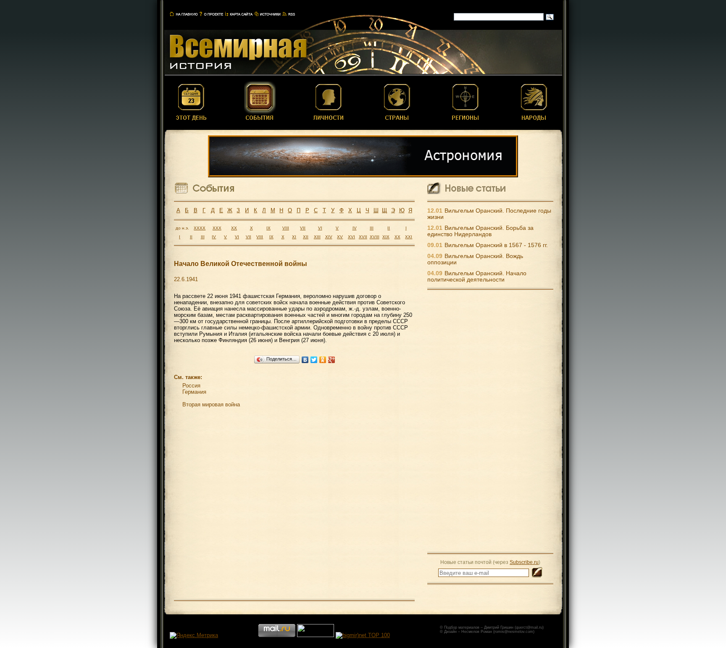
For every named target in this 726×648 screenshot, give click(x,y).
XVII (363, 236)
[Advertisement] (490, 421)
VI (320, 228)
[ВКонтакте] (305, 359)
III (372, 228)
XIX (385, 236)
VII (302, 228)
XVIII (374, 236)
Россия (191, 385)
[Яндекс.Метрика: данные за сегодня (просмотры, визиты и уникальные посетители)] (194, 635)
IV (354, 228)
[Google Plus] (331, 359)
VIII (285, 228)
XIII (317, 236)
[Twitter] (314, 359)
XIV (328, 236)
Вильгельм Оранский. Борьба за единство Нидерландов (480, 231)
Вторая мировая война (211, 404)
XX (234, 228)
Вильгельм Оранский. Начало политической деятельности (476, 276)
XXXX (199, 228)
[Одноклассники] (322, 359)
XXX (217, 228)
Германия (194, 392)
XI (294, 236)
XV (340, 236)
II (388, 228)
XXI (408, 236)
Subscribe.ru (524, 562)
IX (268, 228)
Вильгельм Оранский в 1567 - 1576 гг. (496, 245)
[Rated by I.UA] (315, 635)
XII (305, 236)
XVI (351, 236)
